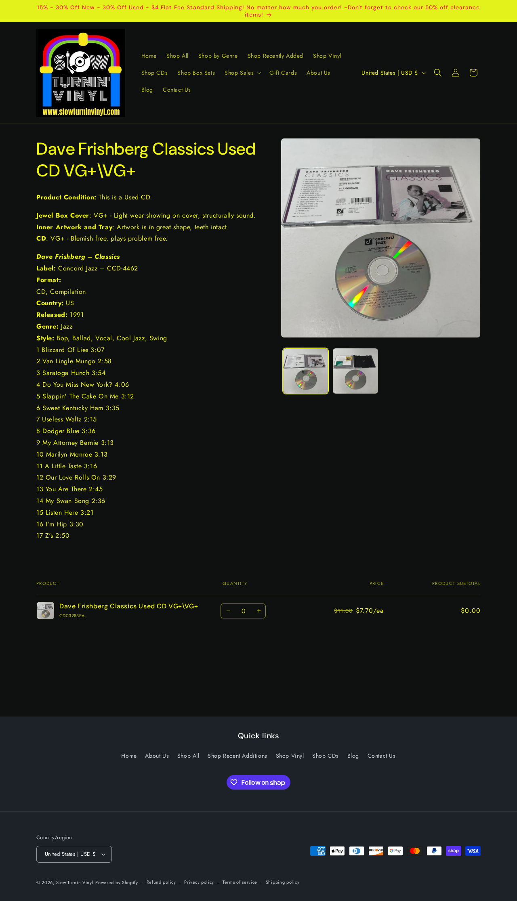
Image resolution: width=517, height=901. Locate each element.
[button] (242, 72)
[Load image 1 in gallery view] (305, 371)
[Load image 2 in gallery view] (355, 371)
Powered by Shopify (116, 882)
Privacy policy (199, 882)
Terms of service (240, 882)
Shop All (188, 756)
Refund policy (161, 882)
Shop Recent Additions (237, 756)
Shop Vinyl (290, 756)
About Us (157, 756)
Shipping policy (283, 882)
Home (129, 756)
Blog (353, 756)
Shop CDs (325, 756)
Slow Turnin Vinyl (75, 882)
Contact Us (382, 756)
